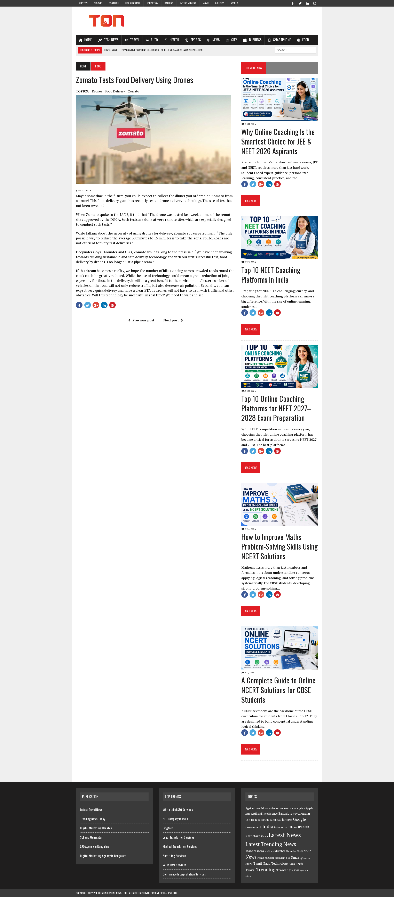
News (251, 857)
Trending (265, 869)
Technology (280, 863)
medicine (269, 851)
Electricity (263, 820)
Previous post (143, 320)
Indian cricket (281, 827)
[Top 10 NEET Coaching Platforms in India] (279, 256)
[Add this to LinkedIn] (104, 305)
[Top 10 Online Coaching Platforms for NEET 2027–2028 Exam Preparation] (279, 385)
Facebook (275, 820)
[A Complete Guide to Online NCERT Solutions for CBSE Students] (279, 666)
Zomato (133, 91)
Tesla (292, 863)
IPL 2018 (303, 827)
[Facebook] (292, 2)
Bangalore (285, 813)
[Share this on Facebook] (79, 305)
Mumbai (279, 851)
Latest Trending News (270, 843)
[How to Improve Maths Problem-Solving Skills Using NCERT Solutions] (279, 523)
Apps (247, 813)
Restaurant (280, 857)
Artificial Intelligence (264, 813)
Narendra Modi (294, 851)
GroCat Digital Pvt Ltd (164, 893)
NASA (308, 851)
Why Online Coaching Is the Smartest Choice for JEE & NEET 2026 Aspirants (278, 141)
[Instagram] (315, 2)
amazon (284, 808)
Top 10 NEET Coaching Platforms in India (270, 274)
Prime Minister (265, 857)
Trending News (287, 870)
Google (299, 819)
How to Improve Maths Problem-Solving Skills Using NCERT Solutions (279, 546)
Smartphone (300, 857)
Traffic (299, 863)
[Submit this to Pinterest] (112, 305)
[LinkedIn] (307, 2)
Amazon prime (297, 808)
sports (249, 863)
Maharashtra (254, 851)
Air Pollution (272, 808)
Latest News (285, 835)
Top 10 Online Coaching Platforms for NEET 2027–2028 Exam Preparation (276, 408)
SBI (288, 857)
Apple (309, 808)
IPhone (293, 827)
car (295, 813)
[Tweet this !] (87, 305)
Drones (97, 91)
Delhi (254, 820)
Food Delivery (115, 91)
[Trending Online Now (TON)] (197, 21)
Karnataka (252, 836)
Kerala (264, 836)
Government (253, 827)
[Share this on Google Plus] (96, 305)
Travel (250, 870)
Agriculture (252, 808)
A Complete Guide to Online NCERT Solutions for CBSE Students (278, 690)
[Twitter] (300, 2)
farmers (287, 820)
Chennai (303, 813)
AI (262, 807)
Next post (171, 320)
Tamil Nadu (261, 863)
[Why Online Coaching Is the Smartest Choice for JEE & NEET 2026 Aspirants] (279, 118)
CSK (247, 820)
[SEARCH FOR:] (295, 49)
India (267, 826)
